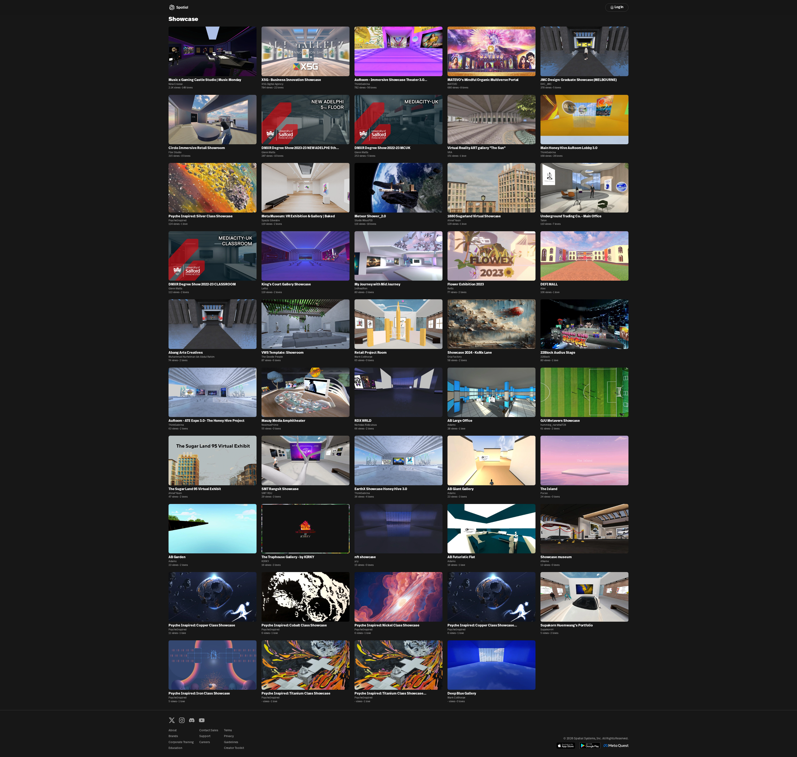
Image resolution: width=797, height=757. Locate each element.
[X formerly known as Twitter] (172, 720)
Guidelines (231, 742)
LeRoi (265, 288)
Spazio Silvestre (271, 220)
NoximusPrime (270, 425)
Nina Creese (176, 84)
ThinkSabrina (362, 84)
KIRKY (265, 561)
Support (204, 736)
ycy (356, 561)
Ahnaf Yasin (454, 220)
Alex (542, 288)
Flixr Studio (175, 152)
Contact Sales (208, 730)
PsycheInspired (177, 220)
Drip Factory (454, 357)
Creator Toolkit (234, 748)
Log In (619, 7)
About (173, 730)
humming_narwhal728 (553, 425)
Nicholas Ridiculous (365, 425)
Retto (450, 288)
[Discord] (191, 720)
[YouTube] (201, 720)
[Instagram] (181, 720)
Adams (451, 425)
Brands (173, 736)
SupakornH (547, 630)
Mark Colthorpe (363, 357)
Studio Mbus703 (363, 220)
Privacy (229, 736)
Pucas (544, 493)
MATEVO (452, 84)
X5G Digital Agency (272, 84)
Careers (204, 742)
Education (175, 748)
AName (544, 561)
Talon (543, 220)
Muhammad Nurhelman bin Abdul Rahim (192, 357)
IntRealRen (360, 288)
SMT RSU (267, 493)
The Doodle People (272, 357)
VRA (449, 152)
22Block (545, 357)
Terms (228, 730)
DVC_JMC (546, 84)
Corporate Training (181, 742)
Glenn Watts (268, 152)
